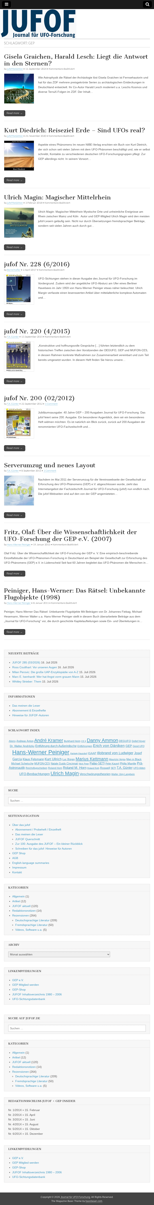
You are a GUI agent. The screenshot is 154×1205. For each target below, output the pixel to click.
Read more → (15, 113)
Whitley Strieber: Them (26, 681)
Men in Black (134, 759)
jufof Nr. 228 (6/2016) (37, 264)
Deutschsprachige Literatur (32, 920)
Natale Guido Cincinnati (64, 763)
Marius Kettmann (92, 758)
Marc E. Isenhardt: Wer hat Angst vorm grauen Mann (45, 676)
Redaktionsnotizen (24, 910)
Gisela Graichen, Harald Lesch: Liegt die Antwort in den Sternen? (76, 60)
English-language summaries (30, 862)
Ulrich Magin (65, 773)
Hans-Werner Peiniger (19, 544)
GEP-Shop (19, 989)
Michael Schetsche (22, 763)
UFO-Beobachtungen (34, 774)
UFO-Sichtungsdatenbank (28, 999)
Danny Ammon (102, 740)
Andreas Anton (24, 741)
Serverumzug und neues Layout (49, 465)
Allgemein (18, 896)
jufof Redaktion (15, 68)
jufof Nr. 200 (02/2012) (39, 398)
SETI (113, 768)
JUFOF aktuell (21, 906)
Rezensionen (20, 915)
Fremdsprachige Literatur (31, 924)
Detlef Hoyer (138, 741)
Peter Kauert (112, 763)
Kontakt (17, 872)
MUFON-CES (42, 763)
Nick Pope (84, 763)
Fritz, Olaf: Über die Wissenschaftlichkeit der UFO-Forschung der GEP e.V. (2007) (70, 536)
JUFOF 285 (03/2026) (26, 662)
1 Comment (51, 403)
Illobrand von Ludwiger (115, 753)
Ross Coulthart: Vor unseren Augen (34, 667)
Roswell (105, 767)
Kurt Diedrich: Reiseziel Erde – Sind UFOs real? (74, 130)
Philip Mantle (128, 763)
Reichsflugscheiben (36, 768)
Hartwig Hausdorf (78, 753)
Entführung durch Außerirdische (56, 746)
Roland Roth (93, 768)
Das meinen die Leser (26, 705)
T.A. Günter (13, 336)
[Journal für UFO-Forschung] (77, 24)
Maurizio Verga (117, 759)
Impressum (19, 867)
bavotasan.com (94, 1201)
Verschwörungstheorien (95, 774)
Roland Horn (55, 768)
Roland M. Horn (74, 767)
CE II (83, 741)
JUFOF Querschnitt (27, 839)
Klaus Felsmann (33, 759)
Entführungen (84, 746)
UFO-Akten (139, 768)
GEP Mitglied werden (25, 984)
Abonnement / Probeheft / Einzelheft (38, 829)
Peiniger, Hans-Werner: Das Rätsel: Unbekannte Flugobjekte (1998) (74, 594)
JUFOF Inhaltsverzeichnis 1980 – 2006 (37, 994)
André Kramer (48, 740)
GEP (129, 746)
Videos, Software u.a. (28, 929)
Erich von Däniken (109, 746)
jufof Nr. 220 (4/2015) (37, 331)
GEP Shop (18, 853)
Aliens (12, 741)
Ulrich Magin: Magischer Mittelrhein (57, 197)
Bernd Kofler (13, 269)
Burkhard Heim (72, 741)
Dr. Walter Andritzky (22, 746)
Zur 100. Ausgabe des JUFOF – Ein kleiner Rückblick (49, 843)
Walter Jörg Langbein (123, 774)
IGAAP (92, 753)
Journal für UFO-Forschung (75, 1197)
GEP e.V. (18, 980)
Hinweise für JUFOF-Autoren (30, 715)
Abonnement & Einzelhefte (29, 710)
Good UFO (138, 746)
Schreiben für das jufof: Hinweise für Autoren (43, 848)
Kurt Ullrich (53, 759)
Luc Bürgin (68, 759)
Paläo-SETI (97, 763)
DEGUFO (125, 741)
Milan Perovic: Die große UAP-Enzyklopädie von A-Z (45, 672)
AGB (15, 858)
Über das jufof (21, 824)
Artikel (16, 901)
